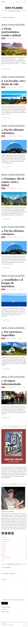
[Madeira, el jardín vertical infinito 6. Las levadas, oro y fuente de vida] (14, 97)
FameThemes (11, 624)
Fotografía (3, 546)
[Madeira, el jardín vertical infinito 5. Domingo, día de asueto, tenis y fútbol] (14, 198)
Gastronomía (4, 548)
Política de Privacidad (5, 607)
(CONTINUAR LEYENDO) (6, 477)
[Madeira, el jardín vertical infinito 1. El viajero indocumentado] (14, 397)
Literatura (3, 550)
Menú (4, 1)
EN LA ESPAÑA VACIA (5, 539)
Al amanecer (4, 537)
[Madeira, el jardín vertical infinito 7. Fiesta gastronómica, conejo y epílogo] (14, 48)
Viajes (3, 38)
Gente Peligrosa (14, 7)
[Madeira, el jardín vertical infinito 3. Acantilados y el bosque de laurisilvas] (14, 299)
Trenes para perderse (6, 557)
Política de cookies (5, 611)
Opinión (3, 553)
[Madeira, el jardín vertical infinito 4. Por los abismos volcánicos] (14, 146)
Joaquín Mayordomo (11, 38)
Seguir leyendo (6, 68)
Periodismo (3, 555)
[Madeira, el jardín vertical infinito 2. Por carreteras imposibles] (14, 348)
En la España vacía (5, 541)
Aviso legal (3, 609)
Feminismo (3, 544)
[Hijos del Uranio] (13, 447)
